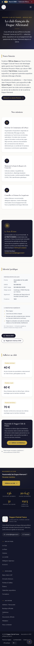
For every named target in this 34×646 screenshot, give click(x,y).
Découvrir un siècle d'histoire (12, 98)
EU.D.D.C (5, 564)
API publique (6, 643)
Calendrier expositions (9, 590)
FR (13, 643)
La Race (4, 549)
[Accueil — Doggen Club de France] (4, 7)
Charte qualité (27, 639)
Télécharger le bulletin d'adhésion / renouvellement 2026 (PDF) (13, 451)
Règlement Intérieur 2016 (13, 341)
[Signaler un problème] (29, 642)
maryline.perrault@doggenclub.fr (14, 253)
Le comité (5, 557)
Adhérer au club (10, 483)
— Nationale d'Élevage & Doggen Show (19, 2)
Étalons (4, 586)
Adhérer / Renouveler (8, 605)
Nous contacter (7, 625)
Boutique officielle (7, 608)
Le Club (4, 545)
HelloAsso (5, 612)
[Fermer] (31, 2)
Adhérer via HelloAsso (18, 443)
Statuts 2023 (10, 335)
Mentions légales (6, 639)
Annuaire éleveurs (7, 579)
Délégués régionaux (8, 561)
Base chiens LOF (7, 575)
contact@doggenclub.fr (12, 534)
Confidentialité (17, 639)
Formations (5, 594)
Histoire (4, 553)
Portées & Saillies (7, 583)
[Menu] (30, 7)
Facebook (26, 534)
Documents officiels (8, 617)
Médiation (5, 621)
